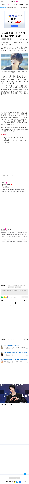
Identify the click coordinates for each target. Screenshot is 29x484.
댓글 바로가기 (25, 474)
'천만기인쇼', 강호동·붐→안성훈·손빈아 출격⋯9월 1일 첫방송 (14, 236)
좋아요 (12, 185)
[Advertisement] (14, 103)
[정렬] (27, 340)
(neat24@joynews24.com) (10, 175)
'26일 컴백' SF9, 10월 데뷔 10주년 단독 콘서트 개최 (13, 189)
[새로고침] (25, 340)
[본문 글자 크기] (26, 39)
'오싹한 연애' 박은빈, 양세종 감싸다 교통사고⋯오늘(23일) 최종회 (15, 239)
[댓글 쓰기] (19, 39)
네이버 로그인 (2, 297)
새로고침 (11, 229)
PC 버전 (14, 478)
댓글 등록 (25, 297)
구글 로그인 (7, 297)
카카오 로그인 (5, 297)
